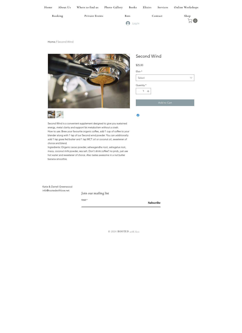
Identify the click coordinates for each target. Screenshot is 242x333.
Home (51, 41)
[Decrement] (138, 91)
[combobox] (165, 78)
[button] (193, 20)
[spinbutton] (143, 91)
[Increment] (148, 91)
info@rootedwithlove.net (55, 190)
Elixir (139, 71)
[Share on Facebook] (138, 115)
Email (83, 200)
